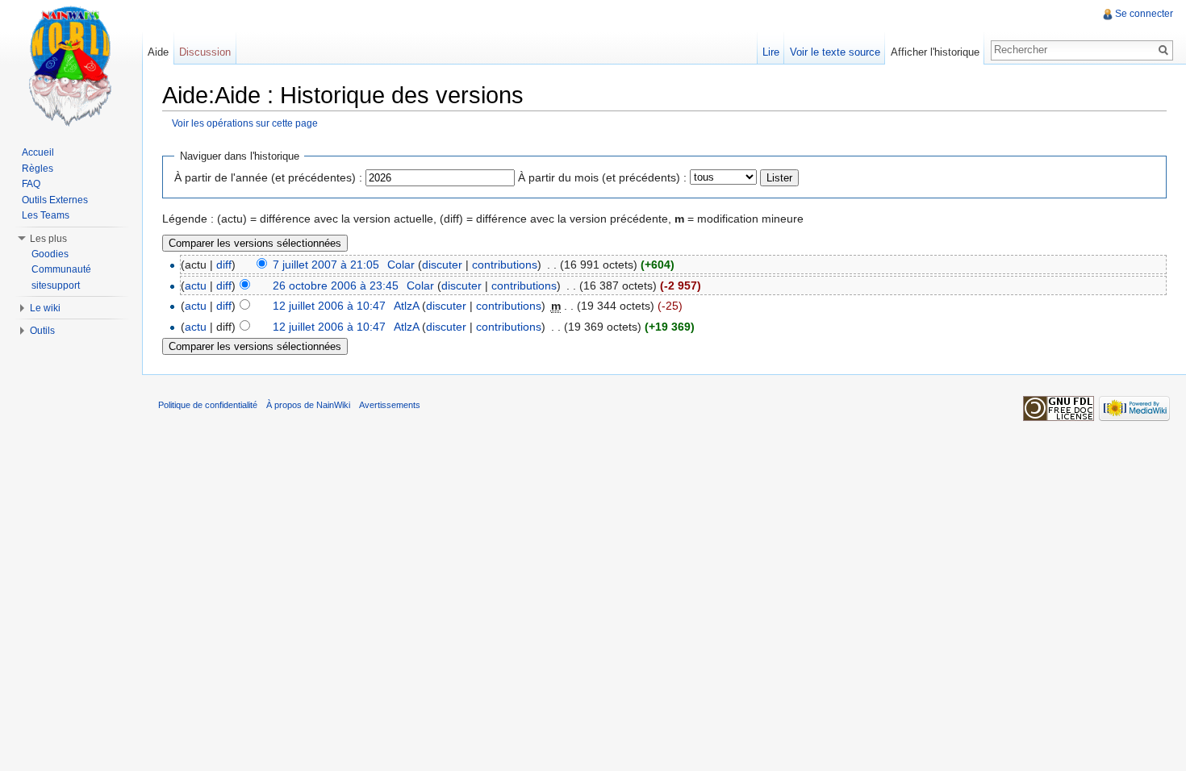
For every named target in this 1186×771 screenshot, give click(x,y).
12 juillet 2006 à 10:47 (329, 305)
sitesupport (55, 285)
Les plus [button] (48, 238)
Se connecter (1144, 13)
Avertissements (389, 405)
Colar (401, 264)
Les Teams (45, 215)
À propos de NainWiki (308, 405)
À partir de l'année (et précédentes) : (268, 177)
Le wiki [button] (45, 308)
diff (224, 264)
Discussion (205, 52)
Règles (37, 168)
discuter (442, 264)
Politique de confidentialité (207, 405)
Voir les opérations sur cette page (245, 123)
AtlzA (406, 305)
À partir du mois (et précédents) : (602, 177)
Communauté (61, 269)
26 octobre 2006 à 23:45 (336, 285)
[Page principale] (71, 64)
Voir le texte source (835, 52)
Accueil (38, 152)
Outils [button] (42, 330)
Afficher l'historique (935, 52)
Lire (770, 52)
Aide (158, 52)
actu (196, 285)
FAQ (31, 184)
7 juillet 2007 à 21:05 (326, 264)
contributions (504, 264)
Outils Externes (55, 200)
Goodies (50, 254)
